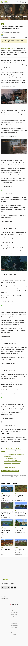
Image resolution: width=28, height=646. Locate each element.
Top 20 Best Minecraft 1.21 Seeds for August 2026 (7, 513)
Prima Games (14, 614)
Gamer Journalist (14, 621)
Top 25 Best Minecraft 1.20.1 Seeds (21, 529)
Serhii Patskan (18, 500)
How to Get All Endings (10, 458)
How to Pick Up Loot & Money (12, 463)
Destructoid (14, 619)
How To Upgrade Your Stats (11, 465)
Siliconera (14, 616)
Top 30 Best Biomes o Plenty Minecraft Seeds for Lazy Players (7, 531)
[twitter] (8, 587)
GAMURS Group (24, 637)
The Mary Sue (14, 627)
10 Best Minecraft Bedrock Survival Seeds (6, 496)
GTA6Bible (14, 634)
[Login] (25, 2)
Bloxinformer (14, 632)
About (2, 593)
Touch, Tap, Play (14, 629)
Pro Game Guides (14, 607)
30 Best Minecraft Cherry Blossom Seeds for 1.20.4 (21, 550)
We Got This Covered (14, 618)
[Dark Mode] (20, 2)
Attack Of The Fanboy (14, 612)
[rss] (2, 587)
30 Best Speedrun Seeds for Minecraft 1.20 (20, 496)
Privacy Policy (4, 596)
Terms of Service (4, 595)
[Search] (18, 2)
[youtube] (15, 587)
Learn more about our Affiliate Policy (7, 477)
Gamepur (14, 610)
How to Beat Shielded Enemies (12, 461)
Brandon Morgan (4, 535)
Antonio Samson (4, 500)
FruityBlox (14, 630)
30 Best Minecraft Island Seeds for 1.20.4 (21, 513)
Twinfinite (14, 608)
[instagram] (5, 587)
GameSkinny (14, 623)
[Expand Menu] (23, 2)
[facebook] (12, 587)
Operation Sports (14, 625)
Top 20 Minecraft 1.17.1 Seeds (5, 550)
